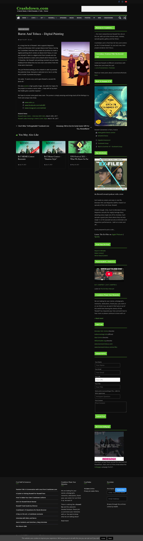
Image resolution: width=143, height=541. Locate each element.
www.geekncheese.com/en (106, 132)
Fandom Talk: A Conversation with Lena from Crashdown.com (36, 489)
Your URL (97, 376)
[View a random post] (124, 17)
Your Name (98, 362)
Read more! (65, 521)
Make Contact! (99, 253)
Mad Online (98, 337)
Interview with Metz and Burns (26, 518)
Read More (117, 538)
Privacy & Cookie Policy (91, 491)
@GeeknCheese (103, 136)
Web (99, 18)
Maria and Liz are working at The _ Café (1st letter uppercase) (107, 392)
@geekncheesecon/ (104, 140)
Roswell (51, 18)
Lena (30, 39)
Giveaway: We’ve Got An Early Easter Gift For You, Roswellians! (72, 127)
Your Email (98, 369)
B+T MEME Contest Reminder (26, 157)
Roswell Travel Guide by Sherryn (26, 506)
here (96, 75)
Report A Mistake (100, 251)
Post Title (97, 384)
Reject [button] (110, 538)
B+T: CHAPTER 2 (111, 285)
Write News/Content (101, 255)
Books (79, 18)
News (24, 18)
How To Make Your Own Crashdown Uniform (31, 497)
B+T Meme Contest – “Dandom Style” (52, 157)
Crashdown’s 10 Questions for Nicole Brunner (31, 510)
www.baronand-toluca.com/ (104, 344)
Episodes (63, 18)
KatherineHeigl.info (101, 334)
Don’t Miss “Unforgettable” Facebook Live (33, 126)
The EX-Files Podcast (107, 289)
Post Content (99, 400)
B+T (42, 18)
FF (94, 18)
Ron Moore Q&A (21, 526)
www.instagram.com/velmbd (35, 108)
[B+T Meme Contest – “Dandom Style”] (53, 142)
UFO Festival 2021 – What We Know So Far (79, 157)
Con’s (33, 18)
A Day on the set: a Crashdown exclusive (29, 514)
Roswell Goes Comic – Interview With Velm (31, 116)
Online (89, 489)
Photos (87, 18)
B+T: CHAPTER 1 (100, 285)
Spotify (97, 236)
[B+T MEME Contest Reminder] (27, 142)
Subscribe (120, 490)
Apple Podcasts (117, 234)
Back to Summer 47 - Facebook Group (110, 146)
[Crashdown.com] (18, 17)
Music (72, 18)
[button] (27, 17)
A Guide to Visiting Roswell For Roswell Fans (30, 493)
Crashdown (108, 18)
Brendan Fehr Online (101, 331)
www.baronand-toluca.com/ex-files (106, 347)
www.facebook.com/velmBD (35, 105)
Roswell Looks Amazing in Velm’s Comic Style (32, 118)
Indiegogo (98, 467)
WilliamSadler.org (100, 341)
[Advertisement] (104, 9)
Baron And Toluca (23, 29)
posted (26, 86)
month (116, 507)
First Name (110, 489)
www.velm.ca (29, 102)
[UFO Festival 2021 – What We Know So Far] (80, 142)
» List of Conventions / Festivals (105, 68)
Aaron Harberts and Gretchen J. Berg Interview (31, 522)
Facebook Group (103, 143)
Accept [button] (103, 538)
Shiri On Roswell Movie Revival (26, 502)
